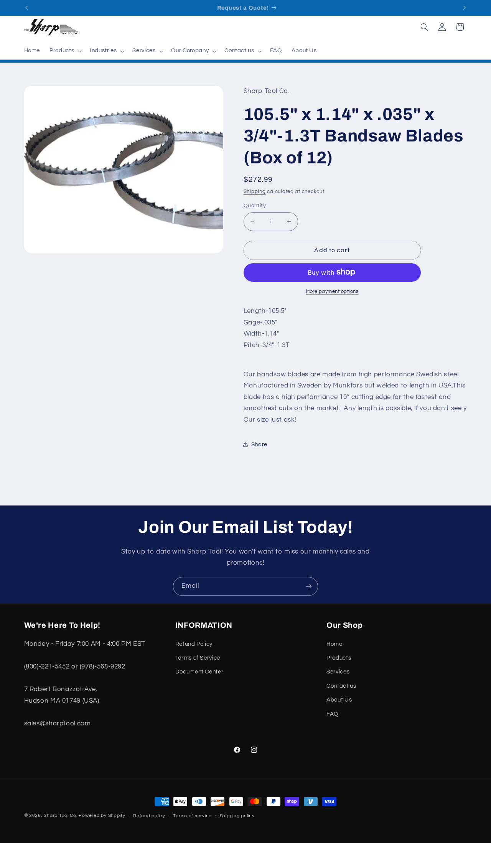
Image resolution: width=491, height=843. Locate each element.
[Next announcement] (464, 7)
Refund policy (149, 816)
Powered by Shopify (102, 815)
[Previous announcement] (26, 7)
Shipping (255, 191)
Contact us (341, 686)
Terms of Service (197, 658)
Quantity (255, 205)
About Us (339, 700)
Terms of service (192, 816)
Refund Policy (194, 644)
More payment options (332, 291)
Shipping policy (237, 816)
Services (337, 672)
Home (334, 644)
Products (338, 658)
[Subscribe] (309, 586)
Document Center (199, 672)
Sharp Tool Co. (60, 815)
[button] (65, 51)
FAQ (332, 714)
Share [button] (259, 444)
